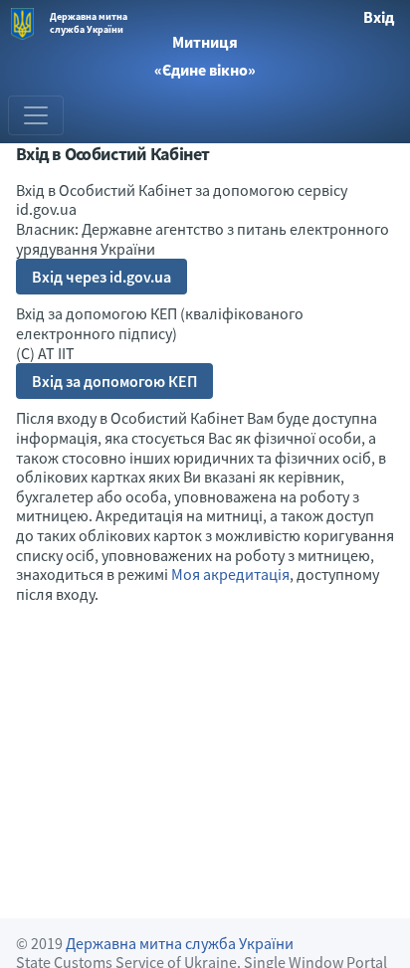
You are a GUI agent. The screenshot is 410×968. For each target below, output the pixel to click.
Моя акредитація (230, 574)
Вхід (378, 17)
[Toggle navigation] (36, 115)
